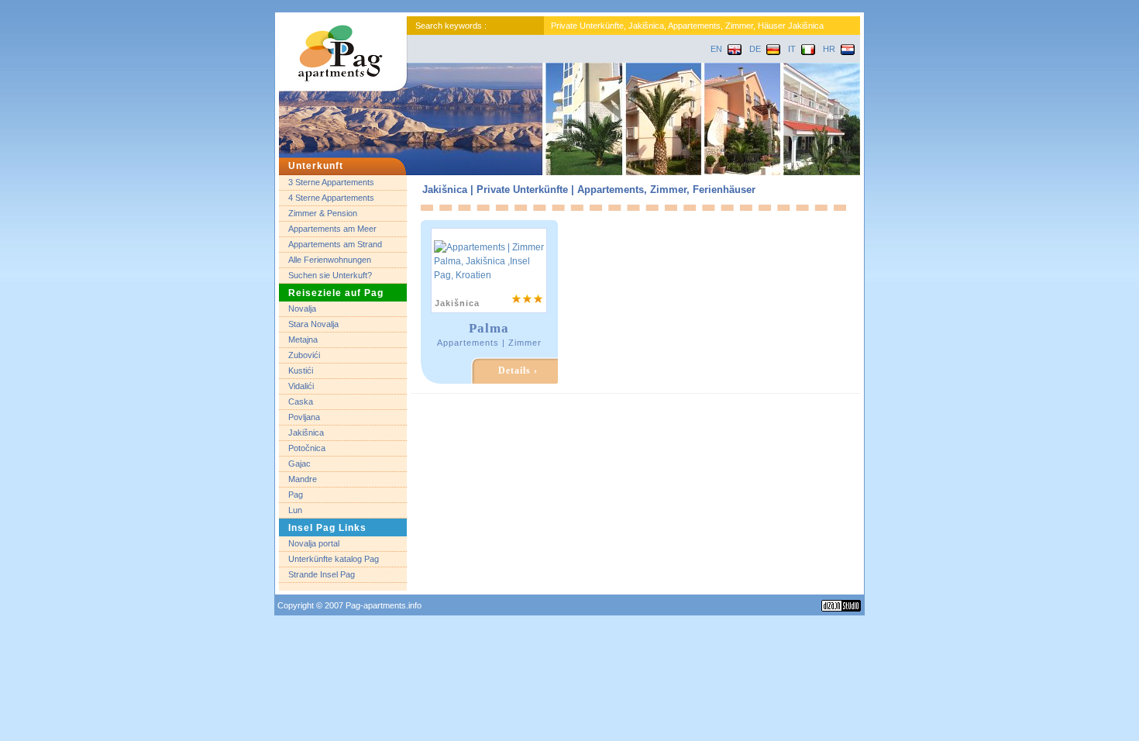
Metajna (303, 339)
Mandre (302, 479)
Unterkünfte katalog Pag (333, 559)
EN (716, 48)
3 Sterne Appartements (331, 182)
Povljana (304, 417)
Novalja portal (313, 543)
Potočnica (306, 448)
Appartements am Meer (332, 228)
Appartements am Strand (335, 244)
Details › (518, 370)
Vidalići (301, 386)
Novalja (302, 308)
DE (755, 48)
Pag (295, 494)
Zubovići (304, 355)
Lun (295, 510)
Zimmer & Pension (322, 213)
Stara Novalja (313, 324)
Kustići (300, 370)
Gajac (299, 463)
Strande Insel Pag (321, 574)
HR (829, 48)
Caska (300, 401)
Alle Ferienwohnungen (329, 259)
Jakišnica (306, 432)
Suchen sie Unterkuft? (330, 275)
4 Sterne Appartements (331, 197)
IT (792, 48)
